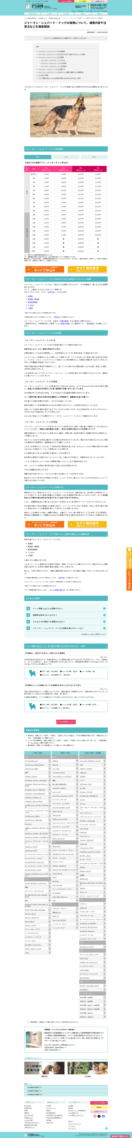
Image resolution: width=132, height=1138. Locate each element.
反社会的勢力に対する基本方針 (54, 1115)
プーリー (82, 804)
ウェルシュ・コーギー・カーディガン (36, 833)
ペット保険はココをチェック (75, 1115)
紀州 (26, 900)
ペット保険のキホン (73, 1113)
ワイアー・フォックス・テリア (89, 986)
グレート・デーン (30, 914)
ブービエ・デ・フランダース (89, 796)
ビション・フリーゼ (86, 792)
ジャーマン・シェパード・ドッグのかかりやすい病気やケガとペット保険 (61, 54)
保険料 (83, 14)
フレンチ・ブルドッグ (86, 840)
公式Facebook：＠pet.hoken (54, 1047)
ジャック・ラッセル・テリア (61, 807)
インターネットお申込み (99, 1103)
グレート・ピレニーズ (32, 917)
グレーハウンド (29, 921)
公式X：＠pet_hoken (51, 1050)
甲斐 (26, 887)
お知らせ (74, 11)
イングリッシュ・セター (32, 816)
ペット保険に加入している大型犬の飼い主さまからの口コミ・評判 (59, 78)
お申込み (51, 292)
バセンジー (83, 772)
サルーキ (55, 765)
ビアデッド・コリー (86, 784)
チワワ (55, 877)
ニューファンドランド (59, 920)
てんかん (31, 305)
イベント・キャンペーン (74, 1124)
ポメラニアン (84, 879)
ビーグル (82, 788)
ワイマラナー (84, 990)
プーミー (82, 800)
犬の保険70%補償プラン (34, 1091)
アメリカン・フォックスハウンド (35, 793)
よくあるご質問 (88, 11)
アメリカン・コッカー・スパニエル (36, 780)
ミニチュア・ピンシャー (87, 931)
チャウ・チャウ (57, 873)
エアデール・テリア (31, 850)
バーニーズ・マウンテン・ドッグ (90, 761)
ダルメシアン (57, 846)
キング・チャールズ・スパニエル (35, 910)
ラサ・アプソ (84, 958)
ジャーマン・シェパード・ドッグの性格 (53, 66)
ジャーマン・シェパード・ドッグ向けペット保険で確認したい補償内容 (60, 72)
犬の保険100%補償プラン (35, 1094)
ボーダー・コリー (85, 856)
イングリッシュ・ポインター (34, 820)
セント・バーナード (59, 838)
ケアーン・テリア (30, 925)
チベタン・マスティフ (59, 866)
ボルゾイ (82, 888)
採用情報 (80, 11)
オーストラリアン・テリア (33, 870)
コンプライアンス (51, 1108)
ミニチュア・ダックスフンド (89, 927)
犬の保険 (49, 14)
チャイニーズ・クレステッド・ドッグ (64, 870)
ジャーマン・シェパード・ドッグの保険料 (51, 51)
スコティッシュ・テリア (60, 819)
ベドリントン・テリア (86, 848)
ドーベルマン (57, 893)
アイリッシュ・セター (32, 769)
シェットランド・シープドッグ (62, 776)
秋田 (26, 772)
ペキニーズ (83, 844)
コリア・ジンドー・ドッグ (33, 949)
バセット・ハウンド (86, 769)
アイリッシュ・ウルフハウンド (34, 765)
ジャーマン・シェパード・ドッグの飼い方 (51, 69)
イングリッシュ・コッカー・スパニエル (36, 806)
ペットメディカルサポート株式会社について (58, 1045)
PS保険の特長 (32, 14)
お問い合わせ (97, 11)
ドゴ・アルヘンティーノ (60, 897)
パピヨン (82, 776)
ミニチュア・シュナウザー (88, 923)
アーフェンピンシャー (32, 761)
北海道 (82, 875)
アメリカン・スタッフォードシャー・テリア (36, 785)
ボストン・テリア (85, 871)
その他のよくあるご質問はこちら (93, 634)
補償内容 (99, 14)
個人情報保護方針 (51, 1113)
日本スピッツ (57, 912)
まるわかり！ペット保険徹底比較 (77, 1110)
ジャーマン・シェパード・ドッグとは (53, 60)
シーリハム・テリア (59, 772)
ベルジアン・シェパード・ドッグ (90, 852)
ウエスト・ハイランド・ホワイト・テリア (36, 828)
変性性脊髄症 (33, 302)
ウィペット (28, 824)
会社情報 (104, 11)
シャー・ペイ (57, 792)
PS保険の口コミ (28, 1118)
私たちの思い (27, 1106)
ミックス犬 (34, 743)
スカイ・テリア (57, 811)
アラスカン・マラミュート (33, 797)
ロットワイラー (84, 978)
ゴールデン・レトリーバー (33, 945)
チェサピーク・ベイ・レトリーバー (63, 854)
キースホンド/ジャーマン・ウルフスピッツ (36, 895)
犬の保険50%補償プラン (34, 1087)
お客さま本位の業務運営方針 (53, 1118)
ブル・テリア (84, 828)
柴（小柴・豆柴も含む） (60, 784)
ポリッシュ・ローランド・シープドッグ (91, 883)
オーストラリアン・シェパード (34, 862)
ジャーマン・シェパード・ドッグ (63, 796)
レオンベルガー (84, 970)
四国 (54, 780)
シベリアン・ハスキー (59, 788)
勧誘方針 (48, 1110)
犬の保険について (67, 722)
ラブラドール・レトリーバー (89, 962)
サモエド (55, 761)
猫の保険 (66, 14)
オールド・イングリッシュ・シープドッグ (36, 874)
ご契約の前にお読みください (31, 1122)
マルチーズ (83, 908)
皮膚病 (30, 296)
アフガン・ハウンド (31, 776)
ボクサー (82, 867)
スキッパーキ (57, 815)
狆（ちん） (56, 881)
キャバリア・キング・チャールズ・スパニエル (36, 905)
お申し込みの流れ (29, 1115)
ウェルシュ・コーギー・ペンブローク (36, 837)
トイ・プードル (57, 885)
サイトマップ (71, 1126)
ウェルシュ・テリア (31, 847)
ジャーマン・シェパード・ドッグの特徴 (51, 57)
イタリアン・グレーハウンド (34, 801)
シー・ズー (56, 769)
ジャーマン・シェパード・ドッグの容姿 (53, 63)
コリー (27, 952)
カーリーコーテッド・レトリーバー (36, 883)
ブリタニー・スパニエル (87, 821)
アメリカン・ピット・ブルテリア (35, 790)
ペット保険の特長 (63, 323)
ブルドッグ (83, 832)
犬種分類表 (64, 321)
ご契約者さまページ (29, 1127)
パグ (81, 765)
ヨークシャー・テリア (86, 947)
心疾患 (30, 308)
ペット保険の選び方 (57, 590)
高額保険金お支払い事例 (30, 1125)
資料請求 (90, 323)
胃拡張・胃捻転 (33, 299)
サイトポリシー (72, 1128)
